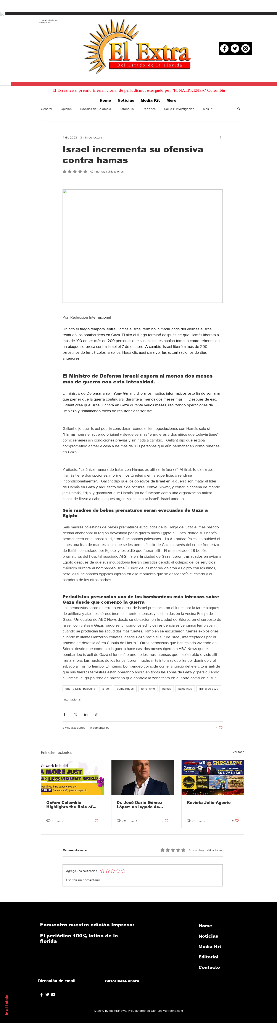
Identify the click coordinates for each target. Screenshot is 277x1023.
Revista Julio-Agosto (209, 802)
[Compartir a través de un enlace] (96, 714)
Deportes (149, 109)
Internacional (72, 699)
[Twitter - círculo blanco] (235, 48)
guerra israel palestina (80, 688)
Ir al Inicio (7, 1005)
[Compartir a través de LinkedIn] (86, 714)
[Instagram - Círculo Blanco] (245, 48)
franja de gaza (208, 688)
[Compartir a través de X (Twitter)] (75, 714)
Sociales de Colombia (95, 109)
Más (206, 109)
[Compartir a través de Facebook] (65, 714)
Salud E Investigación (179, 109)
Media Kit (209, 946)
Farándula (127, 109)
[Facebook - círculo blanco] (224, 48)
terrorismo (148, 688)
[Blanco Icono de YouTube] (53, 994)
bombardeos (125, 688)
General (46, 109)
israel (106, 688)
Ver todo (238, 752)
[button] (239, 108)
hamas (166, 688)
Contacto (209, 967)
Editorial (208, 957)
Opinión (66, 109)
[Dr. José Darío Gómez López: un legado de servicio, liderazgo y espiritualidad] (142, 777)
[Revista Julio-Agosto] (213, 777)
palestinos (185, 688)
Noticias (208, 936)
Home (205, 925)
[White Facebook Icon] (41, 994)
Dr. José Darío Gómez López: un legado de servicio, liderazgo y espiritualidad (139, 804)
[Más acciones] (220, 137)
